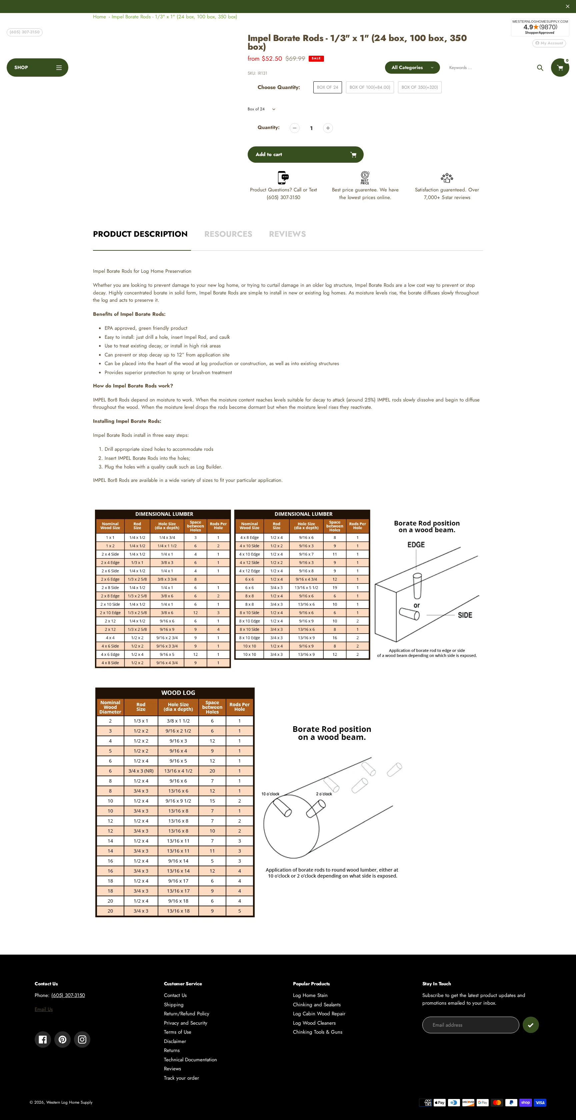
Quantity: (269, 127)
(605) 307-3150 (25, 32)
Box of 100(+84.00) (370, 87)
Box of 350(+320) (420, 87)
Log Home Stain (310, 995)
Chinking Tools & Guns (317, 1032)
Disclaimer (175, 1041)
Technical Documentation (190, 1059)
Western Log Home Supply (69, 1102)
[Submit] (531, 1025)
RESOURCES (228, 234)
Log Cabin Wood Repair (319, 1013)
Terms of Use (177, 1032)
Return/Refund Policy (186, 1013)
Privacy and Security (185, 1023)
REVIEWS (287, 234)
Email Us (44, 1009)
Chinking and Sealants (317, 1004)
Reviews (172, 1068)
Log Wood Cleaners (314, 1023)
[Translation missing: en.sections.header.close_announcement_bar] (567, 6)
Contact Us (175, 995)
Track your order (181, 1078)
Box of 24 (327, 87)
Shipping (174, 1004)
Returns (172, 1050)
